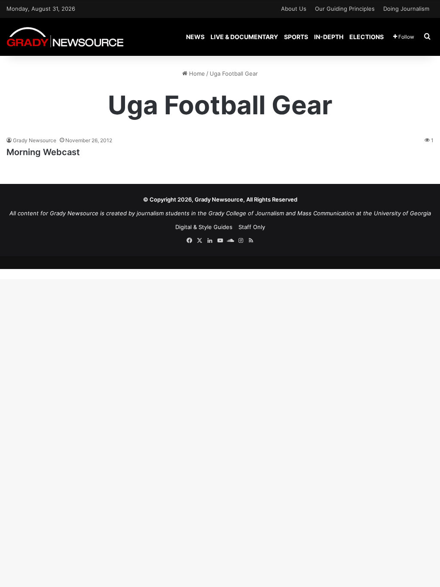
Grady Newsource (34, 140)
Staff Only (251, 226)
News (195, 36)
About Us (293, 8)
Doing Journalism (406, 8)
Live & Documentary (244, 36)
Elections (366, 36)
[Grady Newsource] (65, 36)
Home (196, 73)
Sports (296, 36)
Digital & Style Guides (203, 226)
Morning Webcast (43, 152)
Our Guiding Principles (345, 8)
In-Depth (328, 36)
